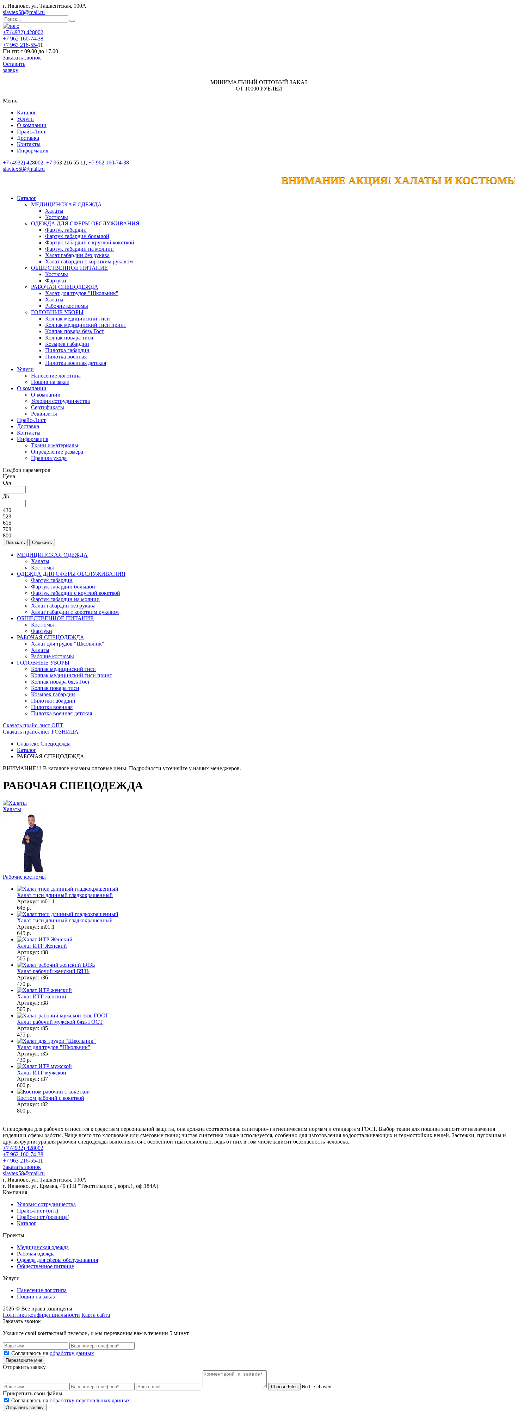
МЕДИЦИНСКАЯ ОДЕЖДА (66, 204)
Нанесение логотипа (56, 376)
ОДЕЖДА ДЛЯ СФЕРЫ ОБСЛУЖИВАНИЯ (85, 223)
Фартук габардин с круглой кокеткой (89, 242)
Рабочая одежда (36, 1254)
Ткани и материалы (54, 445)
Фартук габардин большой (77, 236)
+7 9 (51, 163)
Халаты (54, 211)
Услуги (25, 119)
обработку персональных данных (90, 1400)
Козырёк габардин (67, 344)
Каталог (26, 113)
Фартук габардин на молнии (79, 249)
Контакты (29, 144)
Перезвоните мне (24, 1360)
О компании (32, 125)
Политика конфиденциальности (41, 1315)
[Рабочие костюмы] (33, 870)
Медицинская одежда (43, 1247)
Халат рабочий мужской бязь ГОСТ (60, 1022)
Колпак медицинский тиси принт (85, 325)
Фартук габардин (66, 230)
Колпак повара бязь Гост (74, 331)
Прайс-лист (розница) (43, 1217)
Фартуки (55, 281)
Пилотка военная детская (75, 363)
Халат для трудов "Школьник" (81, 293)
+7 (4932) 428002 (23, 32)
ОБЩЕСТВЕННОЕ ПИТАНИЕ (69, 268)
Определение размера (57, 452)
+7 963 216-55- (20, 45)
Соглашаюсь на (52, 1353)
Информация (32, 151)
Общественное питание (45, 1266)
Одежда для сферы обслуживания (57, 1260)
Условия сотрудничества (60, 401)
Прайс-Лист (31, 132)
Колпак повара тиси (69, 338)
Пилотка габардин (67, 350)
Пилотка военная (66, 357)
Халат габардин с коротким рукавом (89, 261)
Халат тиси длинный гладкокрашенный (65, 895)
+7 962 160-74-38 (23, 39)
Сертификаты (47, 407)
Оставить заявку (14, 67)
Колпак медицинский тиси (77, 319)
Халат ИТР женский (41, 996)
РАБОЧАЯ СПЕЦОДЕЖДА (64, 287)
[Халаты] (15, 803)
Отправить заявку (25, 1407)
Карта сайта (95, 1315)
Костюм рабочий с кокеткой (50, 1098)
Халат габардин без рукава (77, 255)
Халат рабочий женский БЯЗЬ (53, 971)
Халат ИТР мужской (41, 1073)
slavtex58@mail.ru (24, 12)
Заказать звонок (22, 58)
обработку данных (72, 1353)
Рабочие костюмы (66, 306)
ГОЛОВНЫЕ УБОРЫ (57, 312)
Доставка (28, 138)
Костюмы (56, 217)
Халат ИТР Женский (42, 946)
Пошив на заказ (50, 382)
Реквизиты (44, 414)
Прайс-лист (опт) (37, 1211)
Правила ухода (49, 458)
